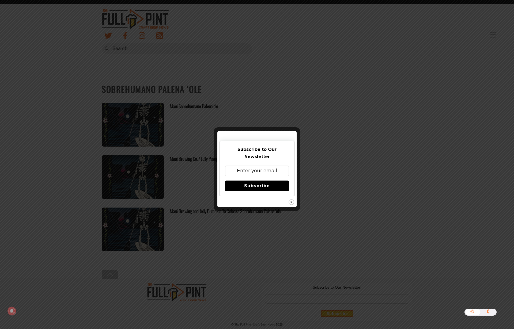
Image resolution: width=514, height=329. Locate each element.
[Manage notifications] (11, 311)
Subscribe (257, 185)
